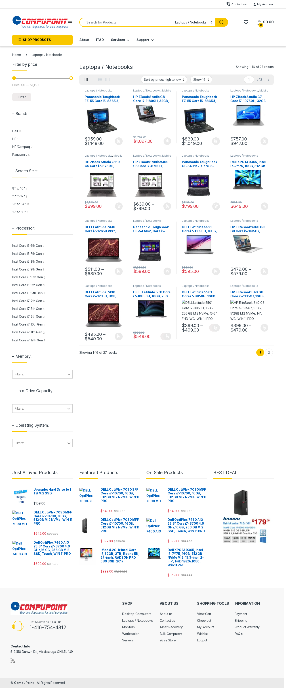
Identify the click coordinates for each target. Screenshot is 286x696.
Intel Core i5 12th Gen (27, 293)
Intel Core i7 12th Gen (27, 340)
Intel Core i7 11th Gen (27, 332)
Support (143, 40)
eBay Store (168, 640)
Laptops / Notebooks (98, 90)
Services (118, 40)
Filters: (19, 374)
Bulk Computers (171, 634)
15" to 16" (19, 212)
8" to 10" (18, 188)
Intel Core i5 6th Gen (27, 245)
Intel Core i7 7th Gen (27, 301)
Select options (117, 141)
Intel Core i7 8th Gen (27, 309)
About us (166, 614)
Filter (22, 97)
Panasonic (19, 154)
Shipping (241, 620)
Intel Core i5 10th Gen (27, 277)
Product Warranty (247, 627)
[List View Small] (107, 79)
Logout (202, 640)
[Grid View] (86, 79)
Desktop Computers (136, 614)
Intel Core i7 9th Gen (27, 316)
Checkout (204, 620)
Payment (241, 614)
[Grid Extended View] (93, 79)
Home (16, 55)
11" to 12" (18, 196)
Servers (128, 640)
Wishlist (202, 634)
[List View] (100, 79)
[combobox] (126, 22)
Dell (15, 131)
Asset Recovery (171, 627)
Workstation (130, 634)
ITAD (100, 40)
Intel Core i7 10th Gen (27, 324)
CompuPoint (24, 683)
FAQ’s (239, 634)
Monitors (128, 627)
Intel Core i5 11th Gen (27, 285)
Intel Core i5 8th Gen (27, 261)
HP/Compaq (21, 147)
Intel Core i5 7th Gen (27, 253)
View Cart (204, 614)
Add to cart (167, 141)
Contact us (238, 4)
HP (14, 139)
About (84, 40)
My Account (265, 4)
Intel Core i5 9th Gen (27, 269)
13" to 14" (19, 204)
